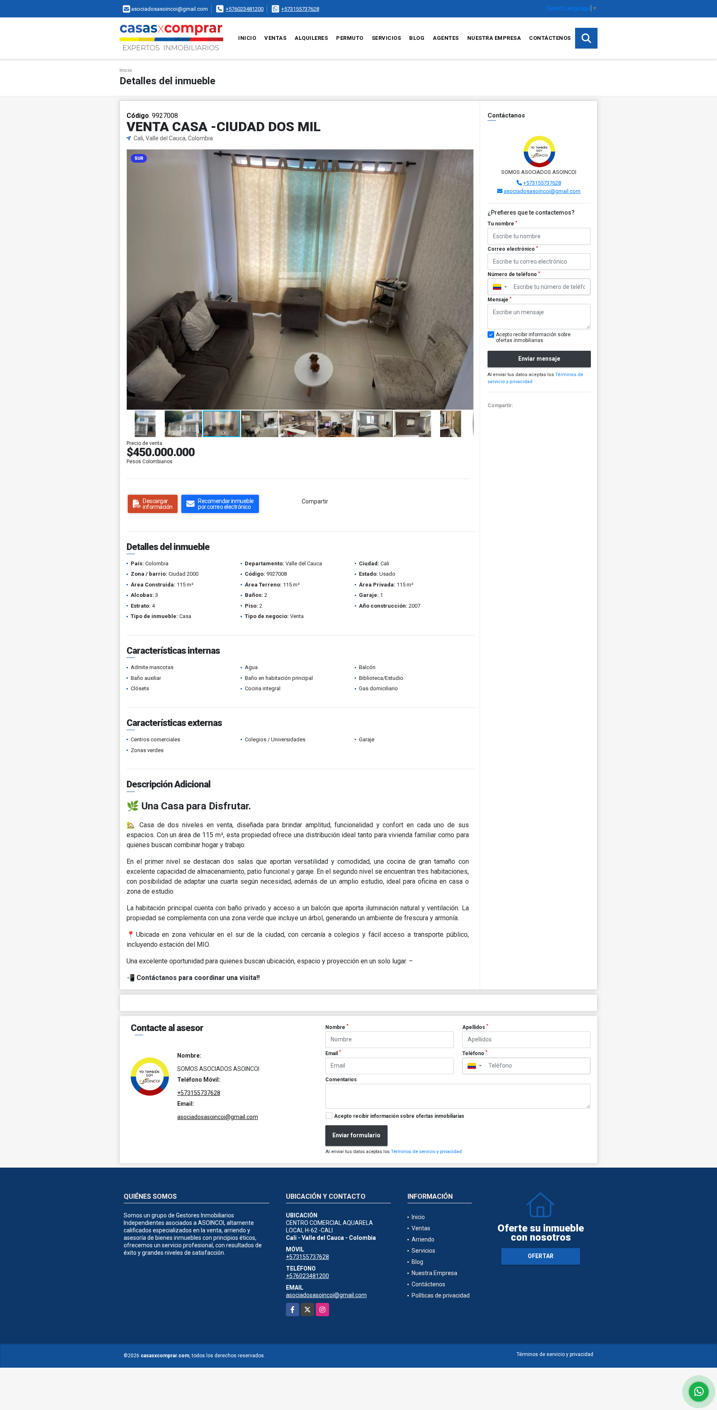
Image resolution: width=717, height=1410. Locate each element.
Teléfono (475, 1053)
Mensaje (500, 299)
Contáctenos (550, 38)
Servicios (386, 38)
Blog (416, 38)
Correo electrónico (513, 249)
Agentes (446, 38)
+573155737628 (300, 9)
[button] (466, 157)
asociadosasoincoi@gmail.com (542, 191)
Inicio (247, 38)
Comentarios (341, 1080)
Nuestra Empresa (494, 38)
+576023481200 (244, 9)
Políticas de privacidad (441, 1295)
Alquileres (311, 38)
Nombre (337, 1027)
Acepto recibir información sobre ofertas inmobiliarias (399, 1116)
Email (333, 1053)
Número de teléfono (514, 274)
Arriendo (423, 1239)
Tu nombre (502, 223)
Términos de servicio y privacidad (426, 1151)
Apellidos (475, 1027)
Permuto (349, 38)
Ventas (275, 38)
